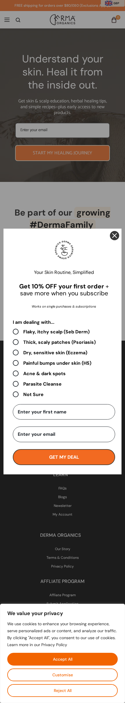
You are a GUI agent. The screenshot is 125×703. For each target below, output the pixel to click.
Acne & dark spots (44, 373)
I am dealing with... (33, 322)
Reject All (63, 690)
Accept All (62, 659)
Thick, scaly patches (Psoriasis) (59, 342)
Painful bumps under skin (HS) (57, 363)
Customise (62, 674)
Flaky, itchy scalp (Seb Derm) (56, 332)
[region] (62, 653)
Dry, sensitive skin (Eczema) (55, 352)
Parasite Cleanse (42, 384)
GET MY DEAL (64, 457)
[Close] (115, 236)
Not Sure (33, 394)
